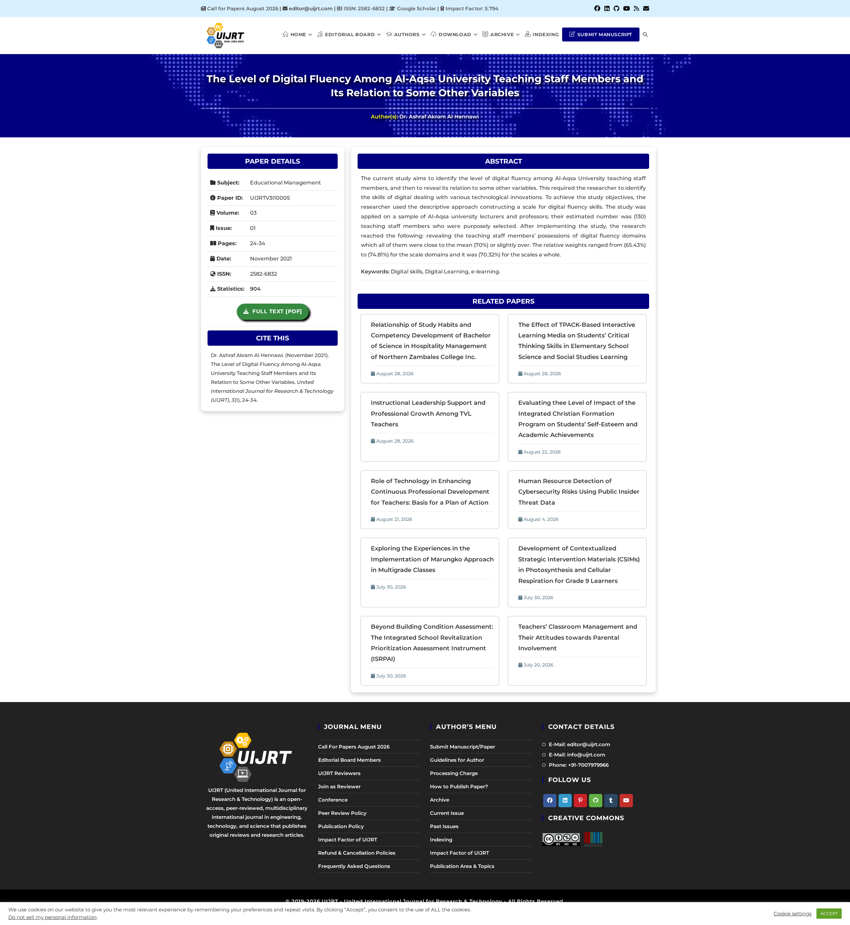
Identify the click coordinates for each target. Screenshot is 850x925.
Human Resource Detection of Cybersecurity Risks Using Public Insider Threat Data (578, 491)
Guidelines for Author (457, 760)
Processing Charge (454, 773)
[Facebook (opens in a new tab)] (597, 8)
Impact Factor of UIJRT (347, 839)
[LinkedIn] (565, 800)
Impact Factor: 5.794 (472, 8)
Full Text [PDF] (275, 311)
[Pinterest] (580, 800)
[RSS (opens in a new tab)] (636, 8)
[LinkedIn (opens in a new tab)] (607, 8)
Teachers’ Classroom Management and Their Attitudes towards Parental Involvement (577, 637)
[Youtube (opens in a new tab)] (626, 8)
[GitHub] (595, 800)
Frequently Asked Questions (354, 866)
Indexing (441, 839)
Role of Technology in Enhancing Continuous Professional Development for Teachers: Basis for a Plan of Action (430, 491)
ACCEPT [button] (829, 913)
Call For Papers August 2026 (353, 747)
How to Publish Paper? (459, 786)
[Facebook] (549, 800)
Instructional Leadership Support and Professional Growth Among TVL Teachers (428, 413)
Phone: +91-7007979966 (579, 765)
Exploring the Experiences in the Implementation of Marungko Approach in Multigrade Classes (432, 559)
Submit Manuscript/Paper (462, 747)
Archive (439, 800)
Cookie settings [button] (792, 914)
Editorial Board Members (349, 760)
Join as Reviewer (339, 786)
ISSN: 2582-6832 (363, 8)
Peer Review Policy (342, 813)
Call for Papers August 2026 (242, 8)
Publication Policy (341, 826)
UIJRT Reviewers (339, 773)
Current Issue (447, 813)
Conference (333, 800)
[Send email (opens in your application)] (645, 8)
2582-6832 (263, 274)
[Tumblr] (611, 800)
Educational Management (285, 182)
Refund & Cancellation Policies (356, 853)
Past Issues (444, 826)
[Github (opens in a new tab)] (616, 8)
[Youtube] (626, 800)
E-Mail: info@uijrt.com (577, 754)
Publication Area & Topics (462, 866)
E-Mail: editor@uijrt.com (579, 744)
